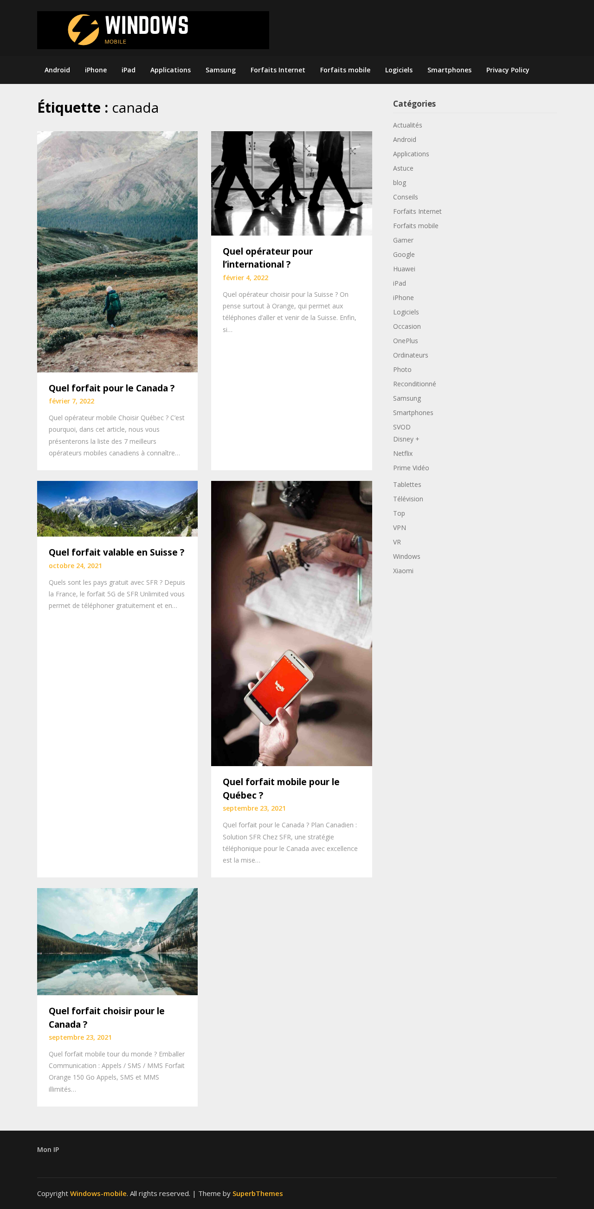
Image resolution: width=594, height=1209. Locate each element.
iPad (129, 69)
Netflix (403, 453)
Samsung (221, 69)
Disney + (406, 439)
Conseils (405, 196)
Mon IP (48, 1149)
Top (399, 513)
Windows (406, 556)
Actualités (407, 125)
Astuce (403, 168)
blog (399, 182)
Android (57, 69)
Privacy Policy (507, 69)
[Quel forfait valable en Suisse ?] (117, 507)
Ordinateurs (410, 355)
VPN (399, 527)
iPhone (96, 69)
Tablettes (407, 484)
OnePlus (405, 340)
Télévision (408, 498)
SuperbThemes (257, 1193)
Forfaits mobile (345, 69)
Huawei (404, 268)
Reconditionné (414, 383)
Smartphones (449, 69)
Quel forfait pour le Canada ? (111, 388)
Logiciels (399, 69)
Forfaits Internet (278, 69)
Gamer (403, 240)
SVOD (402, 426)
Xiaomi (403, 570)
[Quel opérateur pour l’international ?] (291, 182)
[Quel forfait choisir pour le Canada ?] (117, 940)
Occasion (407, 326)
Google (404, 254)
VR (397, 541)
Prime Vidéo (411, 467)
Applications (170, 69)
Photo (402, 369)
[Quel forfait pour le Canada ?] (117, 251)
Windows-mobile (98, 1193)
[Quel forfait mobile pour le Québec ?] (291, 622)
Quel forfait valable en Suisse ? (116, 552)
